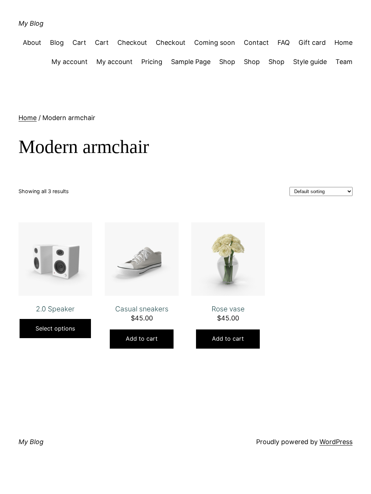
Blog (57, 42)
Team (344, 61)
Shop (227, 61)
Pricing (151, 61)
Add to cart (142, 338)
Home (343, 42)
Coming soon (214, 42)
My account (69, 61)
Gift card (312, 42)
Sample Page (190, 61)
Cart (79, 42)
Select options (55, 328)
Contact (256, 42)
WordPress (336, 442)
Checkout (132, 42)
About (32, 42)
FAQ (284, 42)
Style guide (310, 61)
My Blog (30, 23)
